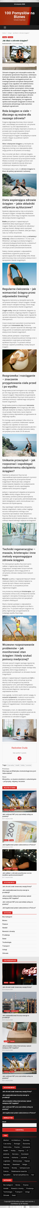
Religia (24, 1164)
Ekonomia (26, 1144)
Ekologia (17, 1144)
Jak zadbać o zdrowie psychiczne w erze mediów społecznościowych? (19, 860)
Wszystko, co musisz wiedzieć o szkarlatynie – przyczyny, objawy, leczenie (19, 779)
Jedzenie (6, 1154)
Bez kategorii (7, 917)
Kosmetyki (25, 1154)
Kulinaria (15, 1157)
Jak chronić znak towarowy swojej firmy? (17, 886)
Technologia (7, 868)
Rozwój (14, 1168)
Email (4, 1122)
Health (17, 765)
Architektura (15, 1140)
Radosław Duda (7, 43)
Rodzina (6, 1168)
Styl (32, 1175)
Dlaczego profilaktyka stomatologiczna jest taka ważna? (19, 771)
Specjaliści (6, 1175)
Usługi (4, 37)
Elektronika (7, 1147)
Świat (4, 939)
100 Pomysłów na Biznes (19, 15)
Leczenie (28, 765)
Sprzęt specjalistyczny (21, 1175)
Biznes (6, 840)
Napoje (27, 1161)
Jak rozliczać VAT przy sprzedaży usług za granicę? (19, 801)
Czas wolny (10, 765)
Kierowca (15, 1154)
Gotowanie (26, 1147)
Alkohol (6, 1140)
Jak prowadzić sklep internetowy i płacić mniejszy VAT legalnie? (19, 1033)
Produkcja (6, 935)
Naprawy (6, 1164)
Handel (4, 928)
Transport (6, 946)
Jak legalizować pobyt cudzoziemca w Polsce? (19, 831)
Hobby (23, 765)
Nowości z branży (8, 931)
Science (6, 1171)
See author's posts (19, 753)
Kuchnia (6, 1157)
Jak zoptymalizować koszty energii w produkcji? (19, 1002)
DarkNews (14, 1204)
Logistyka (6, 1161)
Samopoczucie (25, 1168)
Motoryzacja (17, 1161)
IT (27, 1151)
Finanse (6, 810)
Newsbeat (16, 1164)
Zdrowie (10, 37)
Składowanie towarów (19, 1171)
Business (26, 1140)
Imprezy (21, 1151)
